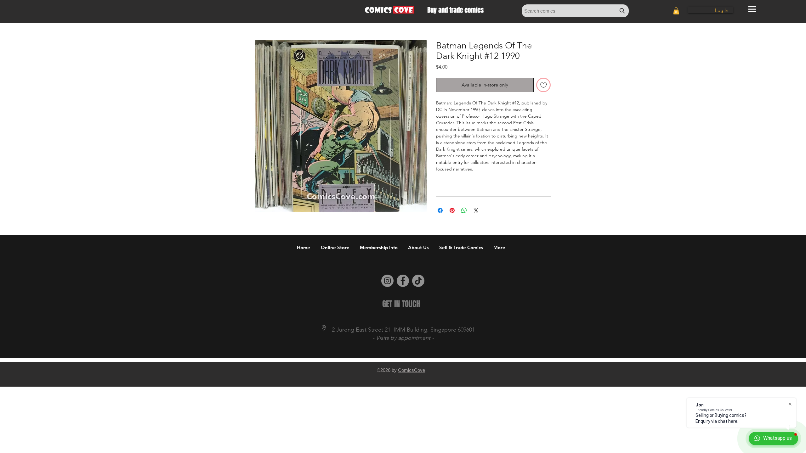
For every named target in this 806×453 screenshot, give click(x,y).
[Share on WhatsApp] (464, 210)
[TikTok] (418, 281)
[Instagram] (387, 281)
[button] (676, 10)
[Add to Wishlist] (543, 85)
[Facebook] (403, 281)
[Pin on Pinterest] (452, 210)
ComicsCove (411, 370)
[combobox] (575, 10)
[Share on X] (476, 210)
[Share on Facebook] (440, 210)
